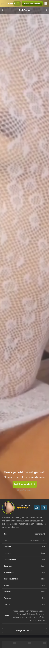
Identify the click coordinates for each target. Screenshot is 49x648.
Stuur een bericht (27, 484)
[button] (37, 507)
